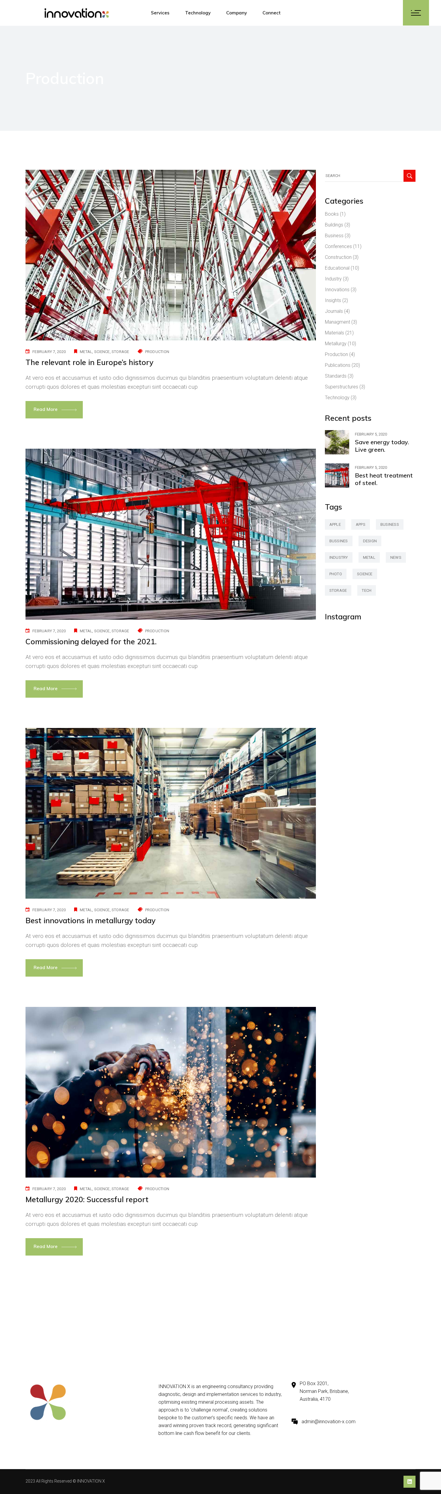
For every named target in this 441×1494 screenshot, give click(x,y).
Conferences (338, 246)
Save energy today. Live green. (382, 445)
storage (120, 351)
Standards (335, 376)
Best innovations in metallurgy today (90, 920)
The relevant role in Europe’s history (89, 362)
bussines (338, 541)
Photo (335, 574)
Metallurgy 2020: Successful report (87, 1199)
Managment (337, 322)
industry (338, 557)
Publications (337, 365)
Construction (338, 257)
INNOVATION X (91, 1481)
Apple (335, 524)
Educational (337, 268)
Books (332, 214)
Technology (337, 397)
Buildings (334, 225)
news (395, 557)
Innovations (337, 289)
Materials (334, 333)
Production (157, 351)
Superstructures (341, 387)
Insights (333, 300)
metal (86, 351)
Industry (333, 279)
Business (334, 235)
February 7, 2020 (49, 351)
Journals (334, 311)
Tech (366, 590)
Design (370, 541)
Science (102, 351)
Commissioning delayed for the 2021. (91, 641)
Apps (360, 524)
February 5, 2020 (371, 434)
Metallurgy (335, 343)
